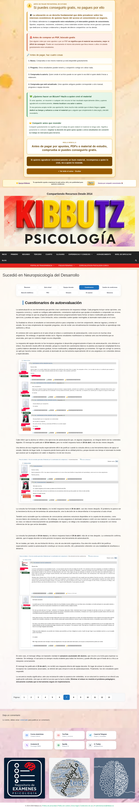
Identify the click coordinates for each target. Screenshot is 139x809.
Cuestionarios (89, 287)
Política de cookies (64, 806)
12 (102, 697)
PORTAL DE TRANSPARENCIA (41, 265)
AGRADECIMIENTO (104, 254)
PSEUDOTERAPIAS (66, 265)
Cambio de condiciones (109, 287)
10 (88, 697)
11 (95, 697)
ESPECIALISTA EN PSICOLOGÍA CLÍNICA (94, 265)
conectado (24, 720)
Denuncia (110, 292)
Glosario (68, 292)
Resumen (27, 287)
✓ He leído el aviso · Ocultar (69, 171)
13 (109, 697)
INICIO (4, 254)
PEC (47, 292)
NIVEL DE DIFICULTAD (123, 254)
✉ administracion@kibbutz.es (104, 806)
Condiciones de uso (86, 806)
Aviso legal (75, 806)
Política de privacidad (49, 806)
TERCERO (38, 254)
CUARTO (49, 254)
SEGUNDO (26, 254)
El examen (89, 292)
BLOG (4, 260)
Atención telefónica (27, 292)
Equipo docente (68, 287)
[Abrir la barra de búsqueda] (136, 260)
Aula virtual (47, 287)
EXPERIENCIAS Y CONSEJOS (79, 254)
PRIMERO (14, 254)
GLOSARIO (60, 254)
